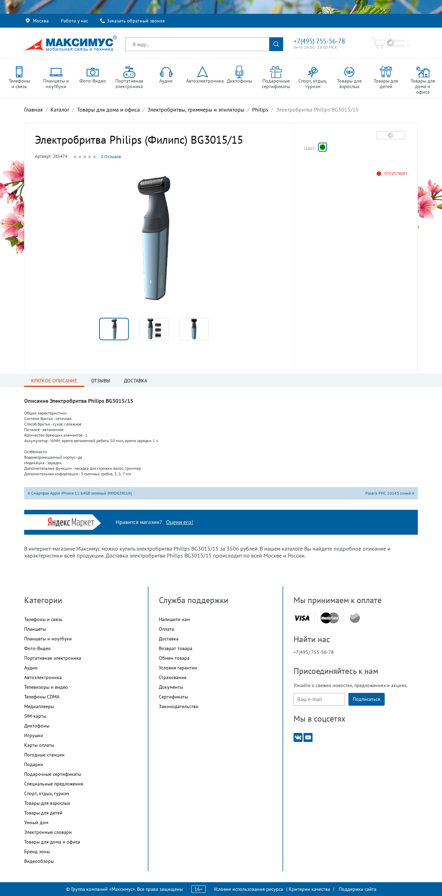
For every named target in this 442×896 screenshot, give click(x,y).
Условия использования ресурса (248, 889)
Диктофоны (36, 726)
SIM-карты (35, 716)
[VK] (298, 737)
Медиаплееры (39, 706)
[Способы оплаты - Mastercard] (329, 618)
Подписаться (366, 699)
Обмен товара (174, 658)
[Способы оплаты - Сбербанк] (354, 618)
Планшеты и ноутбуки (48, 639)
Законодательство (179, 706)
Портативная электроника (52, 658)
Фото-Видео (37, 648)
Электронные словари (48, 832)
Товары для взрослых (47, 803)
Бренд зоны (37, 851)
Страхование (172, 677)
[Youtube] (308, 737)
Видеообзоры (39, 861)
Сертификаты (173, 697)
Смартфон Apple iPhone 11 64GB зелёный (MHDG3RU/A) (81, 493)
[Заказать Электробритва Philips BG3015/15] (322, 147)
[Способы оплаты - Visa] (302, 618)
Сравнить (390, 135)
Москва (41, 21)
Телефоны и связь (43, 619)
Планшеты (35, 629)
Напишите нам (174, 619)
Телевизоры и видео (46, 687)
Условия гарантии (178, 668)
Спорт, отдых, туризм (46, 793)
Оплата (166, 629)
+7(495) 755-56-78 (319, 41)
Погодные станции (44, 755)
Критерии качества (309, 889)
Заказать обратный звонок (136, 21)
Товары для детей (43, 813)
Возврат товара (175, 648)
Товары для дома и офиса (52, 842)
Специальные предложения (53, 784)
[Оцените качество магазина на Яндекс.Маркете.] (73, 521)
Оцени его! (179, 521)
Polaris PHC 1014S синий (388, 493)
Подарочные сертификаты (52, 774)
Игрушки (33, 735)
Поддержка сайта (357, 889)
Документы (171, 687)
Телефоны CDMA (41, 697)
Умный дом (36, 822)
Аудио (31, 668)
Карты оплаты (39, 745)
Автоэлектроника (43, 677)
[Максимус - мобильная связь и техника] (70, 43)
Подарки (33, 764)
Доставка (169, 639)
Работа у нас (74, 21)
